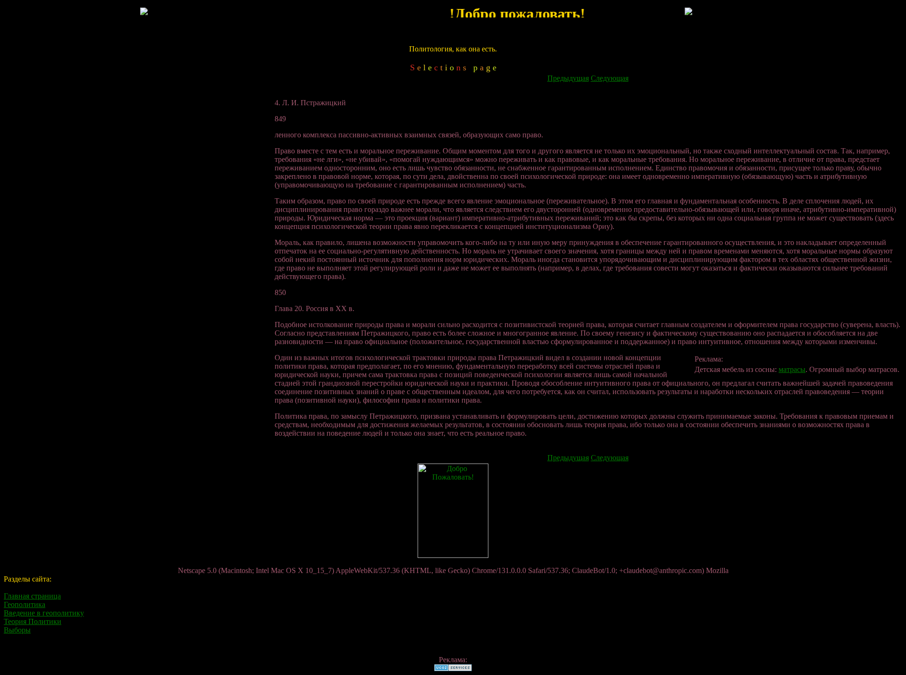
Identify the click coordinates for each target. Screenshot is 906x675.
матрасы (792, 369)
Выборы (17, 630)
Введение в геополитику (44, 613)
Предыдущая (568, 78)
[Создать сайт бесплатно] (453, 669)
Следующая (610, 78)
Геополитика (24, 604)
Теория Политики (32, 621)
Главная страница (32, 596)
